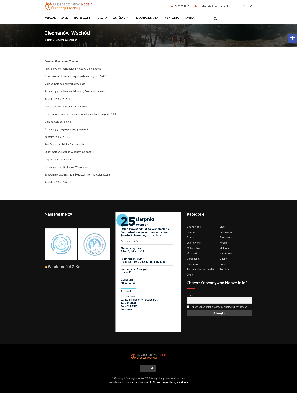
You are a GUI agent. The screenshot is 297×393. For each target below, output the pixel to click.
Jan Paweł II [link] (194, 242)
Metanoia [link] (225, 248)
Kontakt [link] (190, 17)
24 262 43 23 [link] (182, 6)
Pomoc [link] (224, 264)
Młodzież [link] (192, 253)
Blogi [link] (222, 226)
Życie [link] (64, 17)
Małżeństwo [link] (194, 248)
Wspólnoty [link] (121, 17)
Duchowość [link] (226, 232)
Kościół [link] (224, 242)
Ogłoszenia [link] (193, 258)
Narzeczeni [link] (82, 17)
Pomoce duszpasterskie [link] (200, 269)
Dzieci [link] (190, 237)
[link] (292, 38)
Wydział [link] (50, 17)
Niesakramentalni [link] (146, 17)
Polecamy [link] (192, 264)
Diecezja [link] (191, 232)
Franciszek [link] (226, 237)
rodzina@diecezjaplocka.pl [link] (216, 6)
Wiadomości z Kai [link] (64, 266)
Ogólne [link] (224, 258)
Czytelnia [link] (172, 17)
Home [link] (50, 40)
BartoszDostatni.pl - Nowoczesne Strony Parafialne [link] (159, 382)
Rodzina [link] (101, 17)
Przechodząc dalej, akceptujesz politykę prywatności (219, 306)
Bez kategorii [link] (194, 226)
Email (190, 295)
